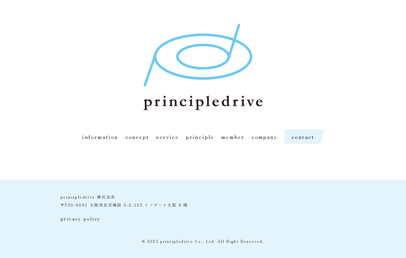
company (264, 136)
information (100, 136)
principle (200, 136)
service (167, 136)
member (232, 136)
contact (303, 136)
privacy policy (80, 218)
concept (137, 136)
